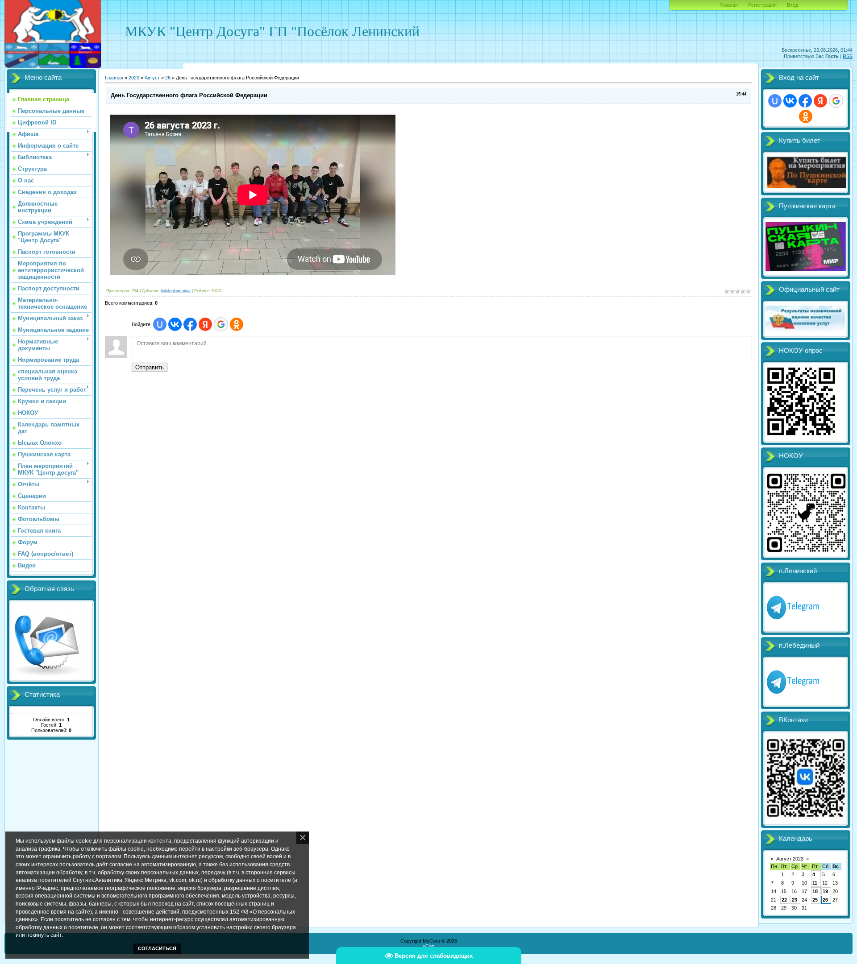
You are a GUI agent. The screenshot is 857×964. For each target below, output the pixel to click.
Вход (792, 5)
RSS (848, 56)
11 (814, 882)
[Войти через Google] (221, 324)
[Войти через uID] (159, 324)
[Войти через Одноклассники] (236, 324)
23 (794, 899)
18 (815, 891)
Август (152, 77)
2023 (134, 77)
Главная (729, 5)
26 (168, 77)
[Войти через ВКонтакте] (175, 324)
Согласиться (157, 948)
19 (825, 891)
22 (784, 899)
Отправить (149, 367)
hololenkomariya (176, 291)
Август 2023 (789, 858)
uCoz (428, 946)
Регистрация (762, 5)
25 (815, 899)
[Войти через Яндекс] (205, 324)
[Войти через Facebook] (190, 324)
